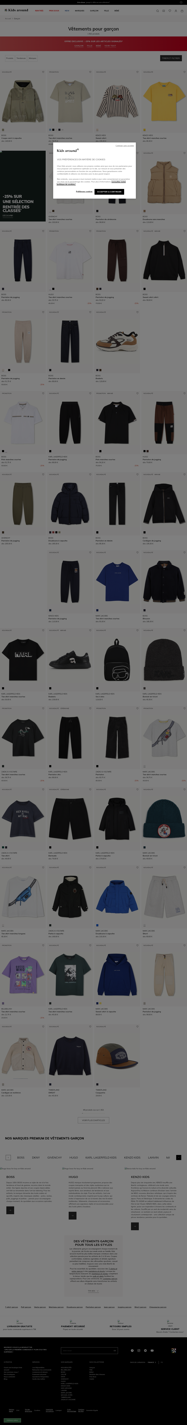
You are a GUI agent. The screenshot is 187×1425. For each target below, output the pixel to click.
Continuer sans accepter (125, 146)
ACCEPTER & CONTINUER (109, 192)
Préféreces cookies (84, 192)
